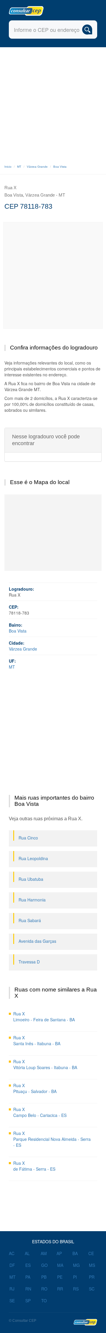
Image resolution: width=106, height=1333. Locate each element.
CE (91, 1253)
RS (76, 1289)
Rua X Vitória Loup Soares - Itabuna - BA (45, 1064)
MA (60, 1265)
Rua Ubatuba (31, 879)
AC (11, 1253)
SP (28, 1300)
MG (76, 1265)
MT (19, 166)
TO (44, 1300)
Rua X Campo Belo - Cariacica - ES (40, 1112)
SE (12, 1300)
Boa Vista (60, 166)
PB (44, 1277)
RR (60, 1289)
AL (27, 1253)
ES (28, 1265)
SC (92, 1289)
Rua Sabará (30, 920)
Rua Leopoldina (33, 858)
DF (12, 1265)
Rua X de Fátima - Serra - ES (34, 1166)
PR (92, 1277)
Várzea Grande (37, 166)
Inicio (7, 166)
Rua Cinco (28, 838)
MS (92, 1265)
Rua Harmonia (32, 900)
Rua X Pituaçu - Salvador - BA (35, 1088)
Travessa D (29, 962)
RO (44, 1289)
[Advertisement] (53, 103)
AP (59, 1253)
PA (27, 1277)
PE (59, 1277)
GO (44, 1265)
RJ (11, 1289)
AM (44, 1253)
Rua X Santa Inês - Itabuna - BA (36, 1040)
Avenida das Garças (37, 941)
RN (28, 1289)
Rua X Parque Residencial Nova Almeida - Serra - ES (52, 1139)
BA (75, 1253)
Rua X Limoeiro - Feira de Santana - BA (44, 1016)
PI (75, 1277)
